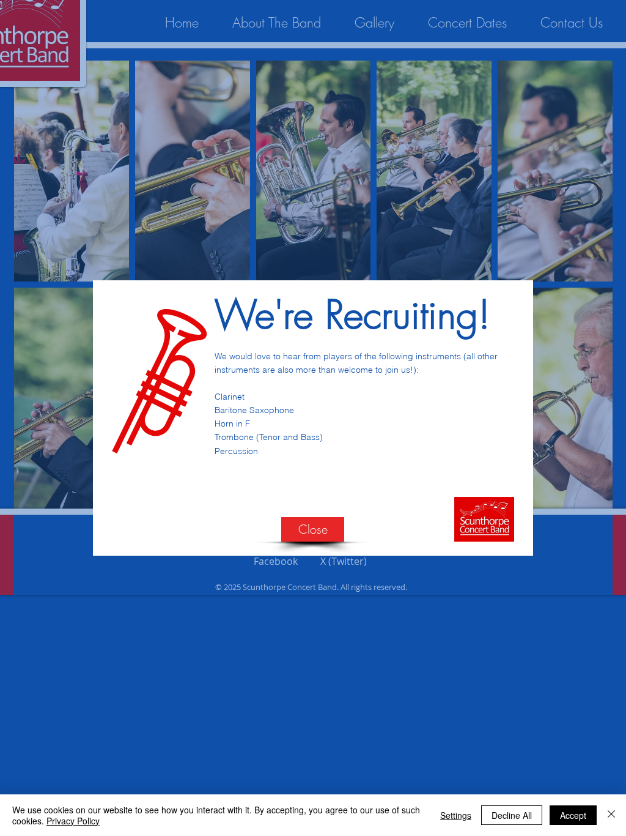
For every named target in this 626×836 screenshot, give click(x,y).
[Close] (611, 815)
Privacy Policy (73, 821)
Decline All (512, 815)
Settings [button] (455, 815)
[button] (312, 529)
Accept (573, 815)
